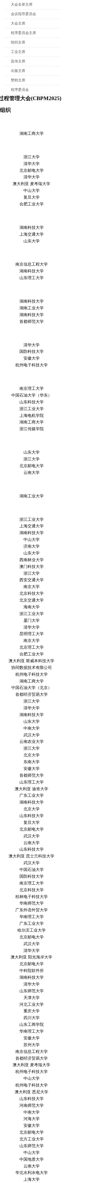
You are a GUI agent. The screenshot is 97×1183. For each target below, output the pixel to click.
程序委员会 (20, 90)
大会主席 (18, 23)
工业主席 (18, 52)
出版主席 (18, 71)
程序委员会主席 (23, 33)
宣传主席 (18, 61)
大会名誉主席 (21, 4)
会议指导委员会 (23, 14)
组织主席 (18, 42)
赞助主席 (18, 80)
